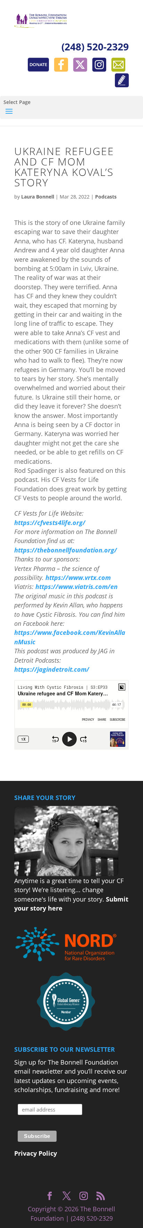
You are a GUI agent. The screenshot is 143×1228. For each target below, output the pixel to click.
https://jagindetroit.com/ (51, 669)
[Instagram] (101, 69)
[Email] (120, 69)
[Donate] (40, 69)
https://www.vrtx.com (78, 577)
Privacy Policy (35, 1153)
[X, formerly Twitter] (82, 69)
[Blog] (122, 85)
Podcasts (106, 196)
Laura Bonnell (37, 196)
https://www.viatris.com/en (76, 586)
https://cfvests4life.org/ (49, 522)
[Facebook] (63, 69)
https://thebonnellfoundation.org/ (65, 550)
